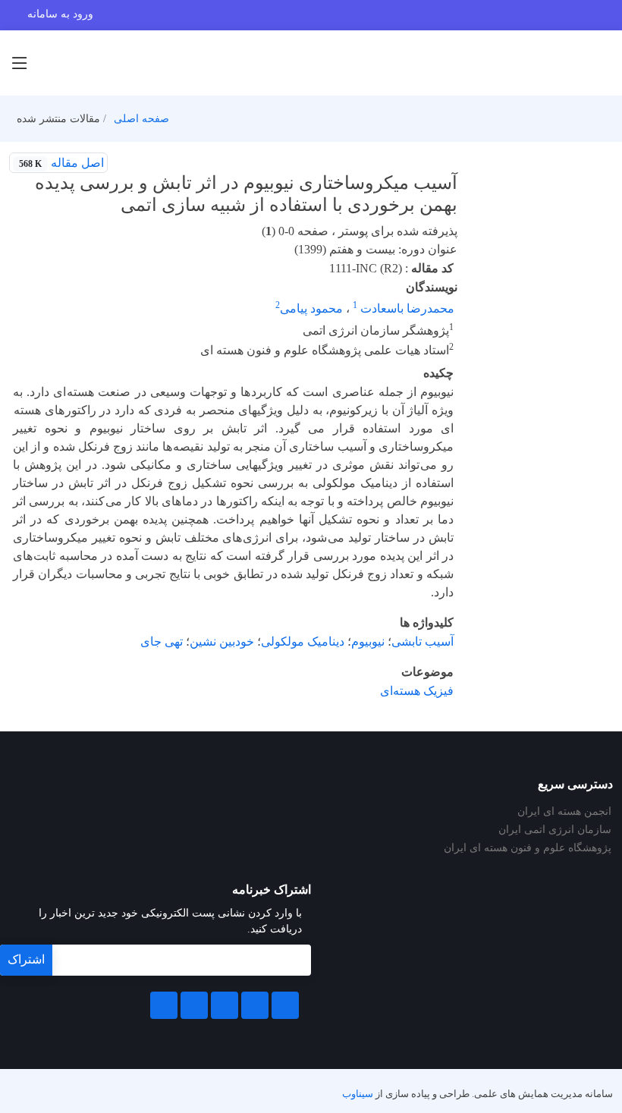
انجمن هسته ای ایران (564, 811)
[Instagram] (194, 1005)
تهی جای (161, 641)
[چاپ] (126, 163)
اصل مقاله (61, 162)
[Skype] (163, 1005)
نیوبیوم (368, 641)
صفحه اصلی (141, 118)
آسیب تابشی (422, 641)
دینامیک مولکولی (302, 641)
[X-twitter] (255, 1005)
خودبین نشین (222, 641)
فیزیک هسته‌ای (417, 690)
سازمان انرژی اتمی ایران (554, 830)
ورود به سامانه (60, 14)
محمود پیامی (311, 308)
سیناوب (357, 1094)
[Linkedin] (224, 1005)
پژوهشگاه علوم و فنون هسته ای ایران (527, 848)
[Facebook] (285, 1005)
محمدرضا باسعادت (405, 308)
